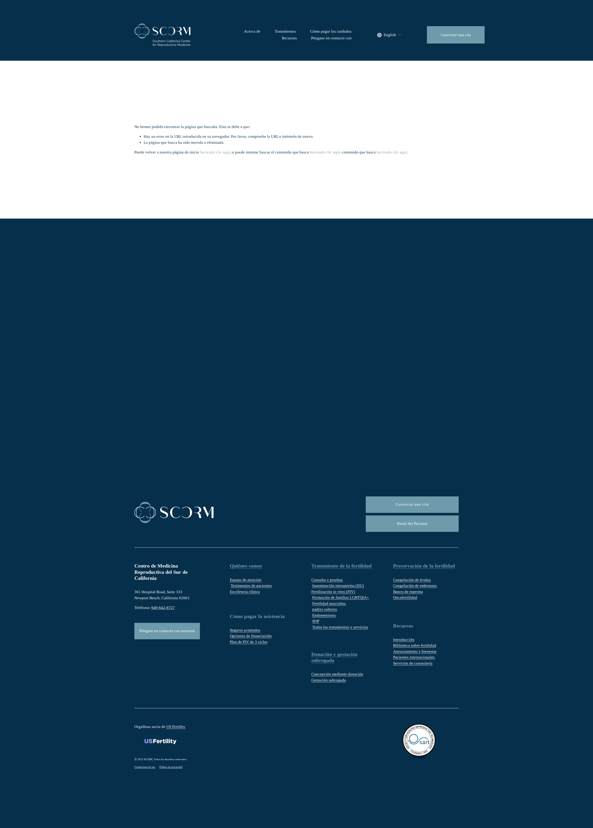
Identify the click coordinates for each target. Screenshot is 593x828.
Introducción (403, 639)
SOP (315, 621)
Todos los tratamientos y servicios (340, 627)
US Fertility (175, 726)
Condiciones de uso (144, 766)
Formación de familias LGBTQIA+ (340, 597)
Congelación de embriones (415, 585)
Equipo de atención (246, 580)
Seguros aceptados (245, 630)
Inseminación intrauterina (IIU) (338, 585)
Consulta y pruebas (327, 580)
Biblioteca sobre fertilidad (414, 645)
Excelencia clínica (245, 592)
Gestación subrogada (328, 680)
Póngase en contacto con (331, 38)
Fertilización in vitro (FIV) (333, 592)
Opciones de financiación (251, 636)
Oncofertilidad (405, 597)
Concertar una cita (456, 35)
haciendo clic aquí (215, 152)
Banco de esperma (408, 592)
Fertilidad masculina (329, 603)
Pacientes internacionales (414, 657)
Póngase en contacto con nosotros (167, 631)
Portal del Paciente (412, 523)
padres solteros (324, 609)
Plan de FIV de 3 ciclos (249, 642)
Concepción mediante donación (337, 674)
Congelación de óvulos (412, 580)
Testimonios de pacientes (251, 585)
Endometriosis (324, 615)
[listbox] (389, 34)
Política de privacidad (171, 766)
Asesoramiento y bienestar (415, 651)
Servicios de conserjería (412, 663)
